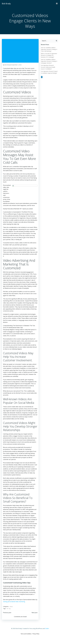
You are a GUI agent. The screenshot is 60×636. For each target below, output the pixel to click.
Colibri (47, 628)
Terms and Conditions (26, 633)
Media (11, 606)
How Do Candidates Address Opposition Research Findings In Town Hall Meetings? (49, 49)
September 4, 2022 (16, 65)
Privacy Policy (35, 633)
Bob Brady (7, 65)
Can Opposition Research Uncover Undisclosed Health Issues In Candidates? (48, 67)
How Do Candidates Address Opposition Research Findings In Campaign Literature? (49, 61)
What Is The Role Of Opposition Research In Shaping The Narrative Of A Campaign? (49, 55)
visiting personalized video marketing (14, 601)
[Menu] (56, 3)
